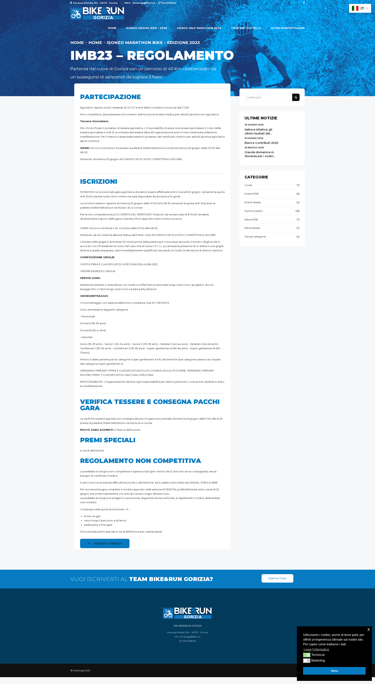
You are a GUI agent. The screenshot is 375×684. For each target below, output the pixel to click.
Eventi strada (253, 202)
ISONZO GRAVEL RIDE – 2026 (146, 28)
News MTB (251, 219)
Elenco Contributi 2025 (261, 143)
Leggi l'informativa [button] (316, 649)
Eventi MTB (252, 193)
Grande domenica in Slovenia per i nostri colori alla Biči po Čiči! (260, 156)
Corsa (248, 185)
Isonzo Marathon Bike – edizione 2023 (153, 42)
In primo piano (254, 210)
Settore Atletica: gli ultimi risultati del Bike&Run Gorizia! (258, 133)
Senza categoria (255, 236)
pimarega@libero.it (190, 636)
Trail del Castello (246, 28)
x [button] (368, 629)
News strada (252, 227)
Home (112, 28)
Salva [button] (334, 670)
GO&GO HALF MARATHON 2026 (199, 28)
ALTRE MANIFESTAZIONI (288, 28)
